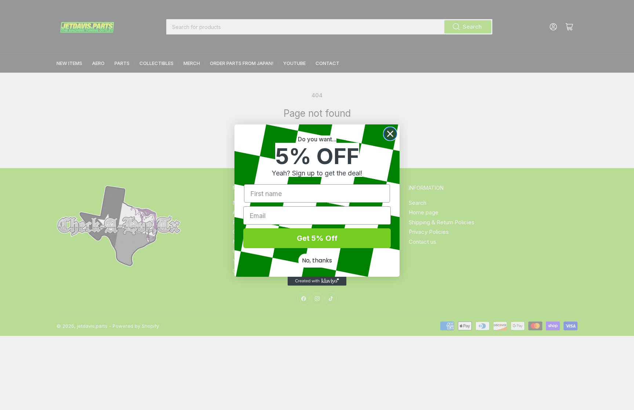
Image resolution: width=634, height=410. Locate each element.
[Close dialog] (390, 133)
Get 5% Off (317, 238)
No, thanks (317, 260)
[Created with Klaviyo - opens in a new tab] (317, 281)
